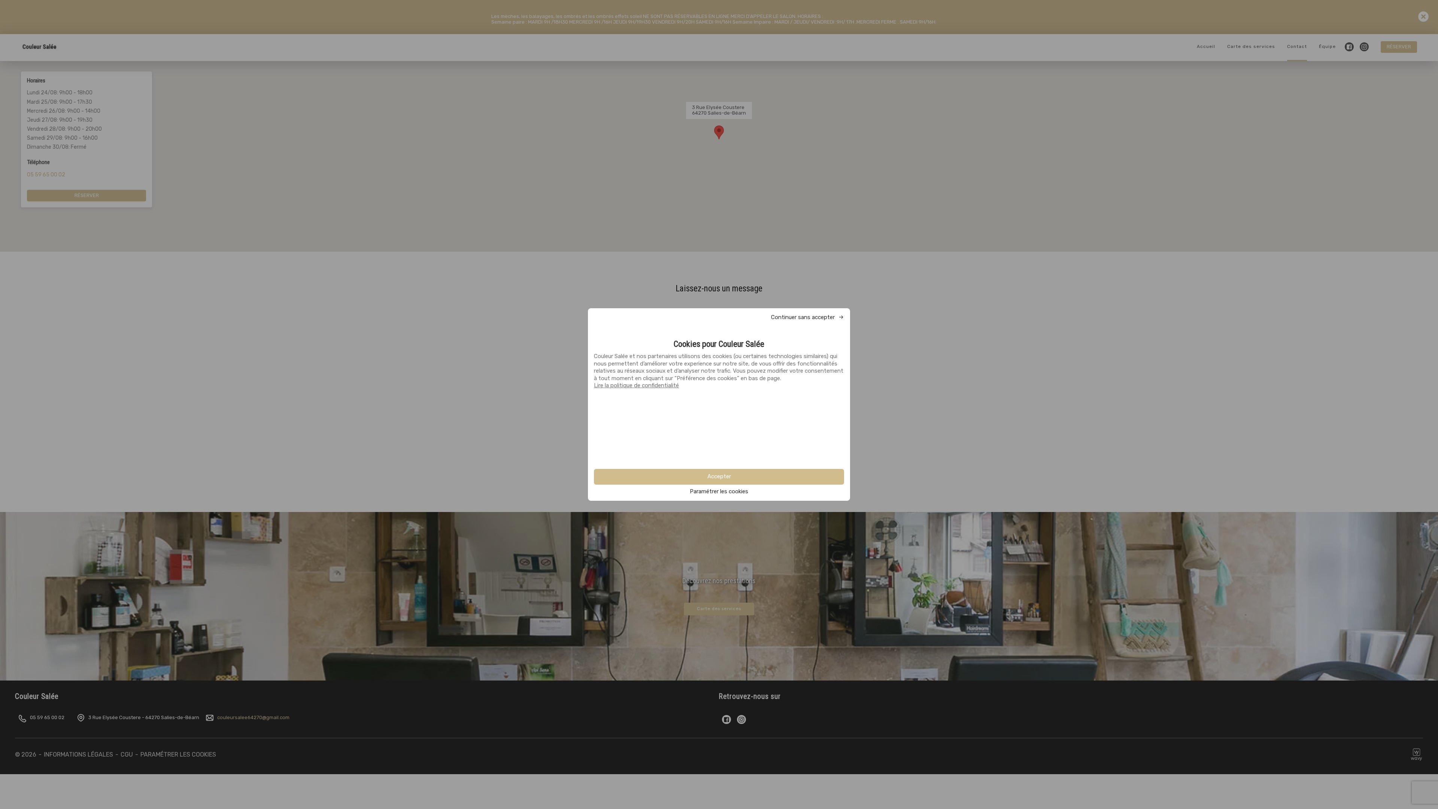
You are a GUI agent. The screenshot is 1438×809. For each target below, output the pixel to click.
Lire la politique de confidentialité (636, 385)
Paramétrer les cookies (719, 491)
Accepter (719, 476)
